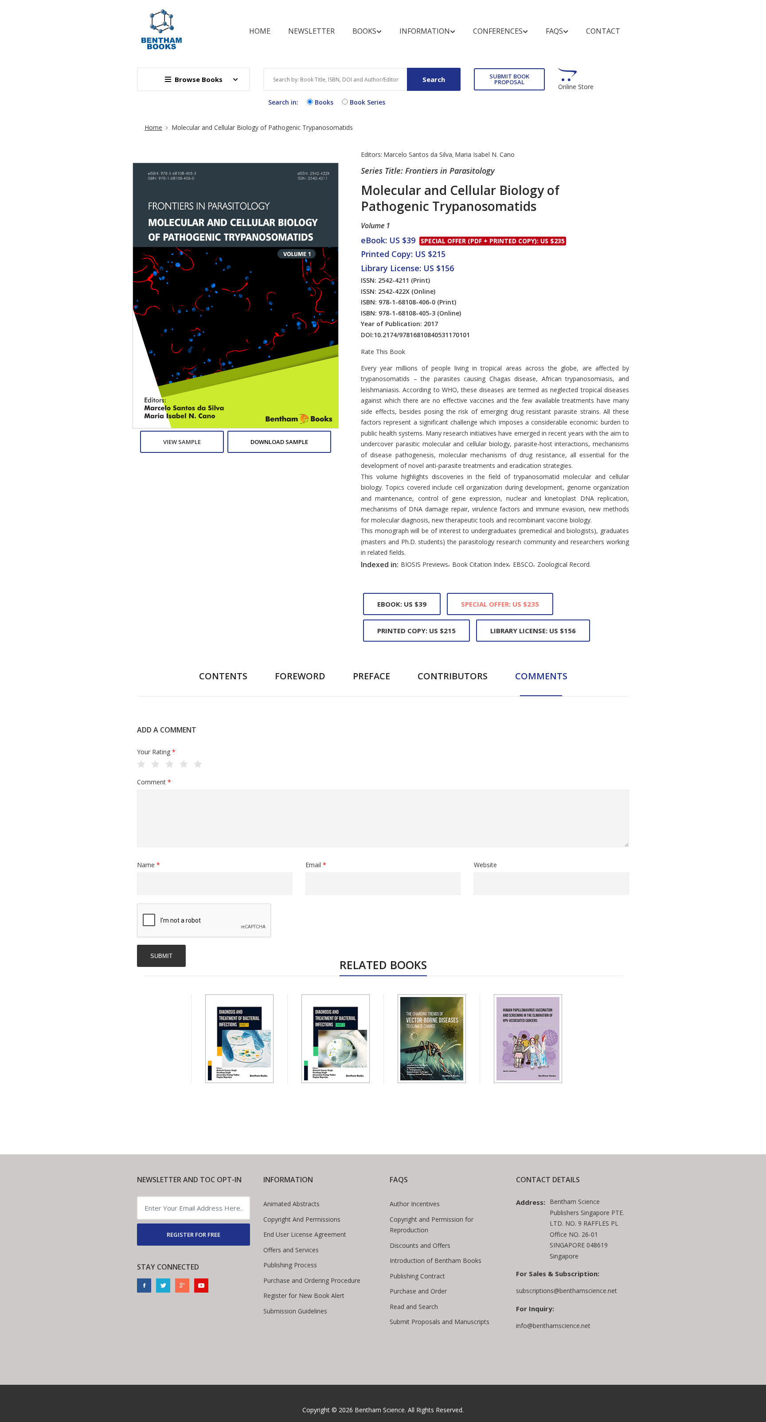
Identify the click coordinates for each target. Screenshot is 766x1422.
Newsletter (311, 31)
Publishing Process (290, 1265)
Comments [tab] (541, 676)
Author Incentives (415, 1204)
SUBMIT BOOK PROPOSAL (509, 79)
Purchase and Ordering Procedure (311, 1280)
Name (148, 865)
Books (364, 31)
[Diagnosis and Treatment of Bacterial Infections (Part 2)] (335, 1038)
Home (259, 31)
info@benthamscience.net (553, 1325)
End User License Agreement (304, 1234)
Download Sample (279, 442)
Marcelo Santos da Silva (417, 154)
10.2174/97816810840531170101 (422, 335)
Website (485, 865)
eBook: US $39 (401, 604)
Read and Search (414, 1306)
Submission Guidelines (295, 1311)
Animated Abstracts (291, 1204)
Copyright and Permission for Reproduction (431, 1225)
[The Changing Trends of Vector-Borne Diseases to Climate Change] (432, 1038)
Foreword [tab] (300, 676)
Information (424, 31)
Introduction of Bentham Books (435, 1260)
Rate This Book (383, 352)
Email (315, 865)
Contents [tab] (223, 676)
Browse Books (199, 79)
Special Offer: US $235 (500, 604)
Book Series (367, 102)
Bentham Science (380, 1410)
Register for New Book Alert (303, 1295)
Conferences (498, 31)
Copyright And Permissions (301, 1219)
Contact (603, 31)
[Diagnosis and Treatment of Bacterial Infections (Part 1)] (239, 1038)
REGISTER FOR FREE (193, 1235)
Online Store (576, 87)
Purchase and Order (418, 1291)
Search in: (283, 102)
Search (433, 79)
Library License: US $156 (533, 630)
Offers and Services (291, 1250)
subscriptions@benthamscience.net (566, 1290)
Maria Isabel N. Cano (485, 154)
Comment (154, 782)
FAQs (554, 31)
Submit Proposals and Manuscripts (439, 1321)
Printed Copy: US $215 (416, 630)
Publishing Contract (417, 1276)
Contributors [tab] (453, 676)
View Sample (182, 442)
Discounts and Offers (420, 1245)
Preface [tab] (371, 676)
